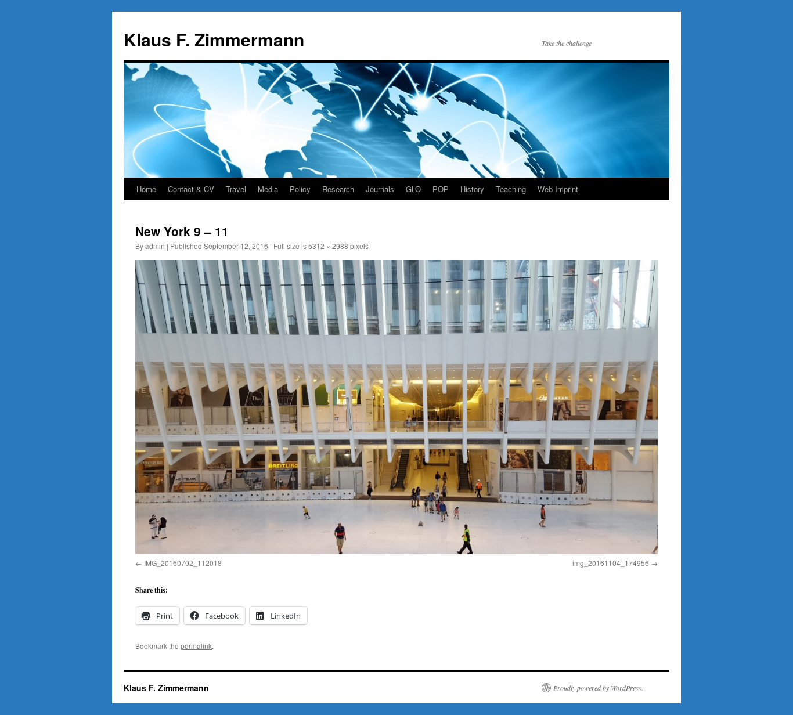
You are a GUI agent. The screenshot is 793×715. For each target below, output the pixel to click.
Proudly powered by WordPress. (598, 687)
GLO (413, 188)
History (472, 188)
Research (338, 188)
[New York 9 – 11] (396, 407)
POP (440, 188)
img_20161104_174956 (610, 563)
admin (155, 246)
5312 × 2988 (328, 246)
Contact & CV (191, 188)
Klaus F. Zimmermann (214, 39)
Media (268, 188)
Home (146, 188)
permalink (196, 646)
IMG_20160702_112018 (183, 563)
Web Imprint (558, 188)
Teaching (511, 188)
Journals (380, 188)
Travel (236, 188)
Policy (300, 188)
